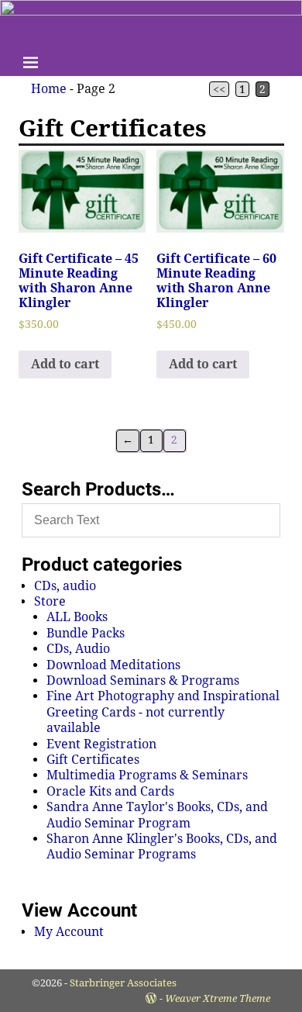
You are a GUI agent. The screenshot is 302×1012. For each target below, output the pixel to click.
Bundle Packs (85, 633)
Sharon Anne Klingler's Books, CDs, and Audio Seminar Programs (161, 846)
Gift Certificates (92, 759)
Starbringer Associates (123, 983)
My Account (69, 931)
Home (49, 88)
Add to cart (65, 364)
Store (50, 601)
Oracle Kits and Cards (110, 791)
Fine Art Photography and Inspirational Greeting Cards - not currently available (163, 712)
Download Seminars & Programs (142, 680)
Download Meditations (113, 665)
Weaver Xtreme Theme (217, 998)
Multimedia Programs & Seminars (147, 775)
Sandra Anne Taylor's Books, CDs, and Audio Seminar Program (157, 815)
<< (219, 89)
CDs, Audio (78, 648)
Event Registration (101, 744)
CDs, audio (65, 586)
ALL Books (77, 617)
